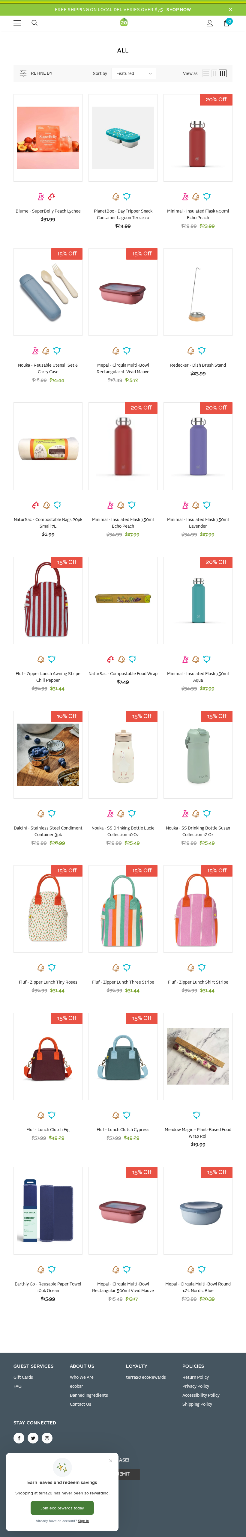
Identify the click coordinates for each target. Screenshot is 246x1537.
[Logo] (123, 23)
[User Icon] (210, 23)
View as (190, 74)
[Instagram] (47, 1438)
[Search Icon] (41, 23)
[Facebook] (19, 1438)
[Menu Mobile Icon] (17, 23)
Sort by (100, 74)
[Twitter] (33, 1438)
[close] (230, 10)
